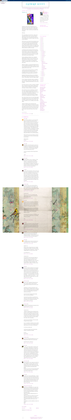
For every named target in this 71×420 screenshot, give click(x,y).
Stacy (24, 200)
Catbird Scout (35, 4)
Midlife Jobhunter (42, 103)
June (42, 59)
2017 (41, 41)
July (42, 58)
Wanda (25, 239)
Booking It (41, 91)
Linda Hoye (41, 99)
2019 (41, 39)
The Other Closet (42, 109)
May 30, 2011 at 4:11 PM (28, 278)
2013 (41, 47)
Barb (24, 222)
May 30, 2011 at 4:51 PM (28, 301)
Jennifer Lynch (42, 96)
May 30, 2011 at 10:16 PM (28, 334)
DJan (24, 231)
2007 (41, 81)
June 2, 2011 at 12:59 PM (28, 404)
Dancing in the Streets (44, 63)
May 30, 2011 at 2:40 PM (28, 264)
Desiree (25, 118)
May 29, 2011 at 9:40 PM (28, 229)
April (42, 71)
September (43, 55)
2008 (41, 80)
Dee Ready (41, 94)
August (43, 56)
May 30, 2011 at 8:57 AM (28, 243)
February (43, 74)
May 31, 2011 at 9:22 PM (28, 358)
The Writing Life (42, 110)
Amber (25, 143)
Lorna (24, 374)
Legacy (41, 98)
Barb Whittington (42, 88)
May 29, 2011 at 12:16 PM (28, 155)
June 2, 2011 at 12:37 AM (28, 383)
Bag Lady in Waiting (42, 87)
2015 (41, 44)
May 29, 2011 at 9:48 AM (28, 141)
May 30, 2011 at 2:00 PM (28, 253)
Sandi (24, 266)
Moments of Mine (42, 104)
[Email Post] (32, 113)
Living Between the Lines (43, 102)
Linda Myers (25, 337)
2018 (41, 40)
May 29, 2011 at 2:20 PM (28, 167)
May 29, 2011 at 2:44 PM (28, 181)
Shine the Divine (42, 106)
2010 (41, 77)
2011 (41, 50)
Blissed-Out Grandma (43, 90)
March (43, 72)
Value (42, 64)
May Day (43, 69)
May (42, 60)
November (43, 52)
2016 (41, 43)
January (43, 75)
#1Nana (25, 158)
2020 (41, 37)
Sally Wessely (25, 280)
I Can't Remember (44, 68)
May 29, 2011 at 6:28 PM (28, 198)
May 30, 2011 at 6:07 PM (28, 307)
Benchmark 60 (42, 89)
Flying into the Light (42, 95)
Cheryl (25, 345)
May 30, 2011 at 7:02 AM (28, 237)
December (43, 51)
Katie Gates (25, 303)
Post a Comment (24, 406)
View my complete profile (44, 22)
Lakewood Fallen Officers (35, 417)
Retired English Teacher (43, 105)
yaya (24, 169)
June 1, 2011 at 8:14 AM (28, 372)
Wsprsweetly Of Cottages (27, 385)
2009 (41, 78)
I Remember (43, 67)
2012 (41, 48)
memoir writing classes (36, 418)
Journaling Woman (42, 97)
